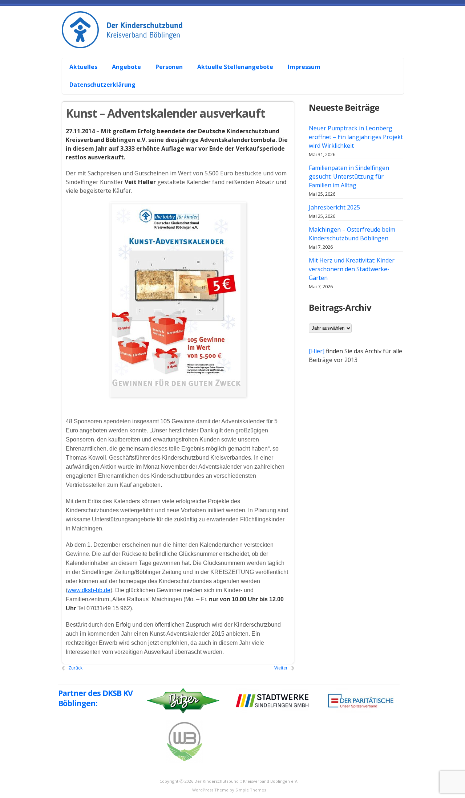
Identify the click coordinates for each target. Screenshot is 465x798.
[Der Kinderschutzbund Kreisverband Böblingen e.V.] (236, 40)
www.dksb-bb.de (89, 590)
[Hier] (316, 351)
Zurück (75, 668)
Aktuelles (83, 67)
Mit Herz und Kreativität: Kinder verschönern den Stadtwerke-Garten (352, 269)
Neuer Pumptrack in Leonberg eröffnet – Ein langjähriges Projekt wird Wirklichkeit (356, 137)
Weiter (281, 668)
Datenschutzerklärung (102, 85)
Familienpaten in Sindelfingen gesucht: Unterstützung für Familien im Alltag (349, 176)
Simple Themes (250, 790)
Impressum (304, 67)
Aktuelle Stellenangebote (235, 67)
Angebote (126, 67)
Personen (169, 67)
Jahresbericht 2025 (334, 207)
